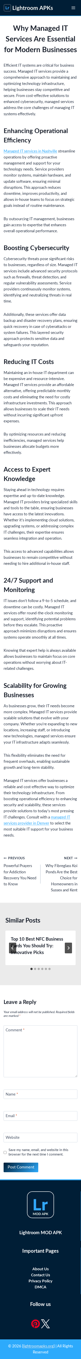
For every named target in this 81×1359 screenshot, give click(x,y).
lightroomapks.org (38, 1346)
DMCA (40, 1287)
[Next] (68, 948)
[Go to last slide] (12, 948)
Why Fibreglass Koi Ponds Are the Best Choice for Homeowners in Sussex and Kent (61, 874)
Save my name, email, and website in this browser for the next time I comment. (38, 1152)
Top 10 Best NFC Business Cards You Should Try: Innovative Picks (37, 946)
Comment (15, 1030)
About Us (40, 1269)
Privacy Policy (40, 1281)
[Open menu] (73, 7)
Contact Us (40, 1275)
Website (13, 1137)
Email (11, 1116)
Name (12, 1094)
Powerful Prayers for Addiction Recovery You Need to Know (20, 871)
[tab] (31, 969)
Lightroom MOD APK (40, 1233)
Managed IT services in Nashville (30, 151)
